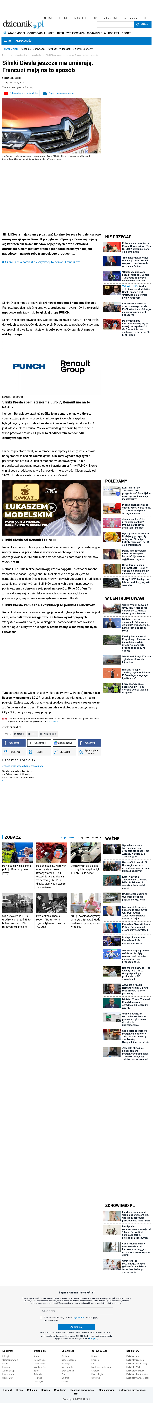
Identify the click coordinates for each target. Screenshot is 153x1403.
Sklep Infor (7, 1378)
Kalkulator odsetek (135, 1371)
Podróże (38, 1378)
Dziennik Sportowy (83, 49)
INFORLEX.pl (80, 18)
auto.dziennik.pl (20, 55)
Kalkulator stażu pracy (136, 1363)
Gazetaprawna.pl (10, 1360)
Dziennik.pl (40, 1351)
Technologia (40, 1360)
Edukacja (66, 1363)
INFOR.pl (48, 18)
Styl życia (95, 1378)
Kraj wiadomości (89, 837)
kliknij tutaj (93, 1338)
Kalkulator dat (132, 1356)
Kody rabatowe (69, 1360)
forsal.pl (63, 18)
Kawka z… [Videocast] (59, 49)
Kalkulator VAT (133, 1367)
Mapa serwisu (106, 1390)
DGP (95, 18)
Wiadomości (40, 1367)
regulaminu (78, 1317)
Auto (7, 40)
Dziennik (5, 55)
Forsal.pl (6, 1367)
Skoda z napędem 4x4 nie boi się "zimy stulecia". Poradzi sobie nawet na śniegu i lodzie (18, 776)
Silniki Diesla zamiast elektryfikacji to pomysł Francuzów (42, 262)
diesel (32, 734)
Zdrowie (38, 1374)
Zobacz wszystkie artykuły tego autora (22, 766)
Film (63, 1374)
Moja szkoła (67, 1367)
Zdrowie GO (39, 49)
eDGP (5, 1363)
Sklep (146, 18)
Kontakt (7, 1390)
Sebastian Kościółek (11, 78)
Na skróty (7, 1351)
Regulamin (60, 1390)
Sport (36, 1371)
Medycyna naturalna (101, 1367)
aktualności (36, 55)
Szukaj (144, 24)
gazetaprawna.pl (132, 18)
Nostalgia (26, 49)
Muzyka (65, 1378)
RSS (76, 1393)
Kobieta (65, 1356)
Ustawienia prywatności (132, 1390)
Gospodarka (39, 1363)
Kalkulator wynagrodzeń (137, 1378)
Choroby (95, 1371)
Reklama (32, 1390)
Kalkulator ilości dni (135, 1360)
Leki (93, 1363)
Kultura (65, 1381)
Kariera (45, 1390)
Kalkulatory (132, 1351)
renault (19, 734)
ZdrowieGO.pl (110, 18)
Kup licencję (53, 721)
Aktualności (24, 40)
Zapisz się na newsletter (61, 93)
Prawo (94, 1356)
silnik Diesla (48, 734)
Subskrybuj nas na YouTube (24, 93)
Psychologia (97, 1374)
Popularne (67, 837)
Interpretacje (8, 1374)
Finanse (95, 1360)
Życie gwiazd (68, 1371)
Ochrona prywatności (82, 1390)
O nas (19, 1390)
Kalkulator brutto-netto (137, 1374)
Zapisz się (76, 1327)
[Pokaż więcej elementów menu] (149, 33)
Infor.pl (5, 1356)
